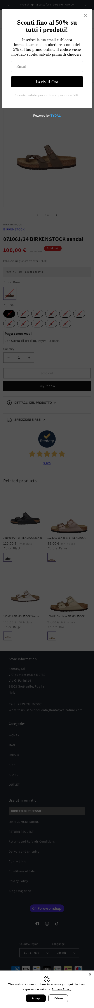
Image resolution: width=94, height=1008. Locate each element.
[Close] (90, 974)
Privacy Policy (61, 989)
